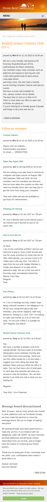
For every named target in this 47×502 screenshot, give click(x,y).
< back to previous (11, 118)
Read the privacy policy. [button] (25, 493)
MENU (6, 15)
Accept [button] (23, 498)
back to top (40, 472)
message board (11, 36)
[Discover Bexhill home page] (19, 9)
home (4, 36)
